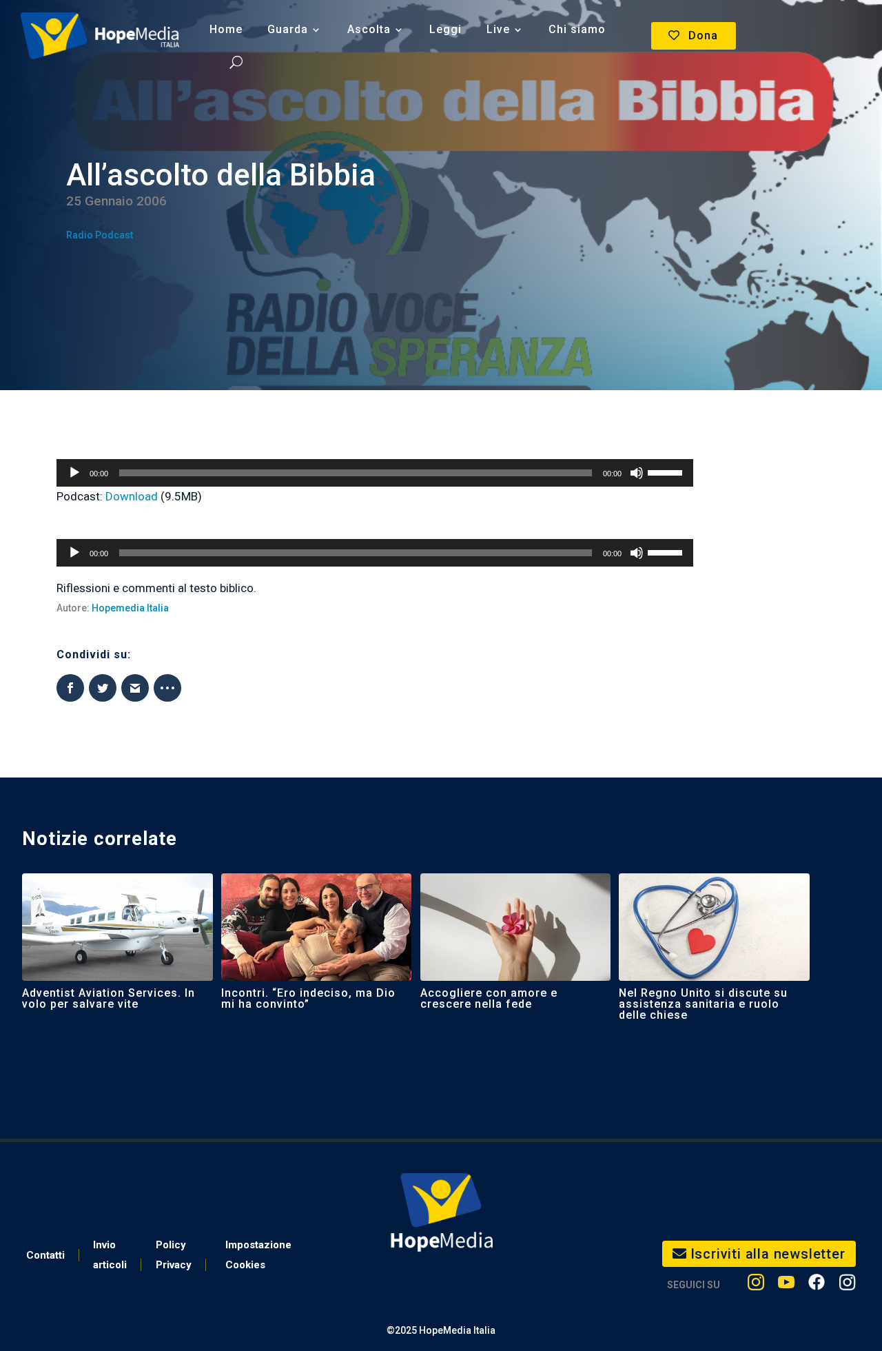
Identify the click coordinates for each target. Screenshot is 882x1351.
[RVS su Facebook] (816, 1285)
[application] (375, 473)
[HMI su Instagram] (756, 1285)
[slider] (667, 471)
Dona (703, 35)
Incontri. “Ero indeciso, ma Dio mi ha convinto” (308, 998)
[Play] (74, 473)
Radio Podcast (99, 235)
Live (498, 29)
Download (131, 496)
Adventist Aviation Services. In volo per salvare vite (108, 998)
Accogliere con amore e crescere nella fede (488, 998)
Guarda (287, 29)
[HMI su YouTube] (786, 1285)
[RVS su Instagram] (847, 1285)
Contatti (45, 1255)
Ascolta (369, 29)
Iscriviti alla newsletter (767, 1254)
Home (226, 29)
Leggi (445, 29)
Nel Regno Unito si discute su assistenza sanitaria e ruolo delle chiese (703, 1004)
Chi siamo (577, 29)
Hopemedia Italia (130, 607)
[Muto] (637, 473)
